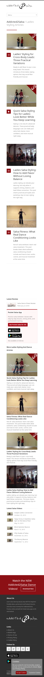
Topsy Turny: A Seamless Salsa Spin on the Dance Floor (24, 520)
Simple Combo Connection (23, 513)
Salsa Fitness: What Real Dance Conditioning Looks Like (24, 236)
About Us (11, 630)
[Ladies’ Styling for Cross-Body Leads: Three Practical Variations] (21, 42)
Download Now (28, 589)
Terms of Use (12, 635)
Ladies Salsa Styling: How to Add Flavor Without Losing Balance (24, 174)
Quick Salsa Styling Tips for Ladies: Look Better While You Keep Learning (24, 115)
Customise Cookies (34, 672)
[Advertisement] (22, 282)
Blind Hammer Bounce (22, 527)
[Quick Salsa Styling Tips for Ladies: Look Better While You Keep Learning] (21, 96)
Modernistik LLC (10, 673)
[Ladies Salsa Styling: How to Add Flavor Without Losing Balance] (21, 155)
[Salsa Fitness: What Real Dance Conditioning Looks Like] (21, 216)
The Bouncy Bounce (21, 539)
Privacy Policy (12, 638)
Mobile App (12, 632)
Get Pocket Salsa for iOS (17, 325)
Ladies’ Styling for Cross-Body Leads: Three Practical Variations (24, 58)
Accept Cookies (21, 672)
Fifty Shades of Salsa (21, 533)
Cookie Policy (12, 640)
